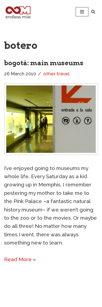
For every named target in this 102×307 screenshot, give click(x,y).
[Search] (93, 12)
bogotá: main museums (44, 63)
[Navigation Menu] (82, 11)
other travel (56, 73)
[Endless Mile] (17, 11)
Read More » (20, 259)
